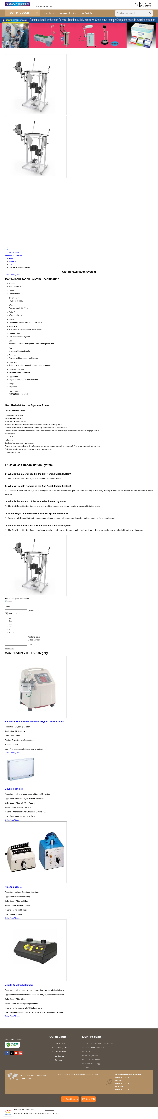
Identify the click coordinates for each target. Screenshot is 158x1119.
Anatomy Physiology (92, 1063)
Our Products (20, 12)
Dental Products (91, 1051)
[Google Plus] (20, 1054)
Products (12, 261)
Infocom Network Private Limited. (45, 1113)
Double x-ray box (14, 789)
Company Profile (68, 13)
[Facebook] (7, 1054)
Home (11, 258)
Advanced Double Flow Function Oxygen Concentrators (34, 721)
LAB (10, 264)
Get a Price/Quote (12, 275)
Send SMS (90, 1099)
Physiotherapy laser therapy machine (99, 1043)
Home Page (48, 13)
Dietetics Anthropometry (94, 1047)
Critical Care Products (93, 1059)
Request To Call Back (13, 255)
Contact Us (87, 13)
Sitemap (58, 1060)
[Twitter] (12, 1054)
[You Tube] (16, 1054)
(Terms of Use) (50, 1110)
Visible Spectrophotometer (19, 985)
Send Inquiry (13, 252)
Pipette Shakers (13, 887)
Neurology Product (92, 1055)
